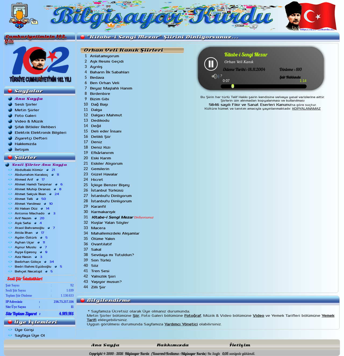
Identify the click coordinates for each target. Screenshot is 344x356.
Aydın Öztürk (32, 237)
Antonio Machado (35, 213)
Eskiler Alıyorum (107, 163)
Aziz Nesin (29, 257)
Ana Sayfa (105, 345)
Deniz (97, 142)
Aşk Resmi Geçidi (107, 61)
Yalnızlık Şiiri (104, 276)
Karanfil (99, 206)
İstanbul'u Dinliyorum (112, 195)
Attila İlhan (30, 233)
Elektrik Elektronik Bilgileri (40, 132)
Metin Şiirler (27, 110)
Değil (96, 126)
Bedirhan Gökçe (35, 262)
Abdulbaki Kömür (35, 170)
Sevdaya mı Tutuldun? (113, 255)
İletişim (22, 149)
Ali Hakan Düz (32, 208)
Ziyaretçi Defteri (31, 138)
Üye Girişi (24, 330)
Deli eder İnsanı (107, 131)
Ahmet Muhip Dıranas (38, 189)
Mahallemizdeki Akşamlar (116, 233)
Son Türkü (101, 260)
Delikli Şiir (101, 136)
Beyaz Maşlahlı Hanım (112, 88)
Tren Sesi (101, 271)
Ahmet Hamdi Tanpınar (39, 184)
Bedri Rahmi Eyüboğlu (39, 266)
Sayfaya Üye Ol (30, 335)
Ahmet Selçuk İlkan (37, 194)
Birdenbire (101, 93)
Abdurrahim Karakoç (37, 175)
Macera (99, 228)
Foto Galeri (25, 115)
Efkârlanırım (103, 152)
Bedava (97, 77)
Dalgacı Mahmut (107, 115)
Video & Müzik (29, 121)
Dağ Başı (100, 104)
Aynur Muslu (31, 247)
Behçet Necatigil (34, 271)
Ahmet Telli (31, 199)
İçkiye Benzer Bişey (111, 185)
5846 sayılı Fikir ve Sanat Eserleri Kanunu (250, 104)
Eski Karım (101, 158)
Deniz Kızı (101, 147)
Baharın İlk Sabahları (110, 72)
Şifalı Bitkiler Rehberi (35, 127)
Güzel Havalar (105, 174)
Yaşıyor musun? (107, 281)
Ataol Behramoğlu (35, 228)
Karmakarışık (104, 212)
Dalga (97, 109)
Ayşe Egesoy (31, 252)
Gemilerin (101, 169)
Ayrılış (97, 66)
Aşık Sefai (29, 223)
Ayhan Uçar (30, 242)
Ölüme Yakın (103, 238)
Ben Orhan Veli (105, 83)
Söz (95, 265)
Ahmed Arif (30, 179)
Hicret (98, 179)
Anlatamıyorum (105, 56)
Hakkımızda (25, 144)
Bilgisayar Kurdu (193, 353)
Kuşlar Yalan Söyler (110, 222)
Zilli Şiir (99, 287)
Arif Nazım (30, 218)
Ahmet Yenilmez (34, 204)
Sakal (97, 249)
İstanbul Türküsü (108, 190)
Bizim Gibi (100, 99)
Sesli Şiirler (26, 104)
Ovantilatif (102, 244)
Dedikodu (101, 120)
